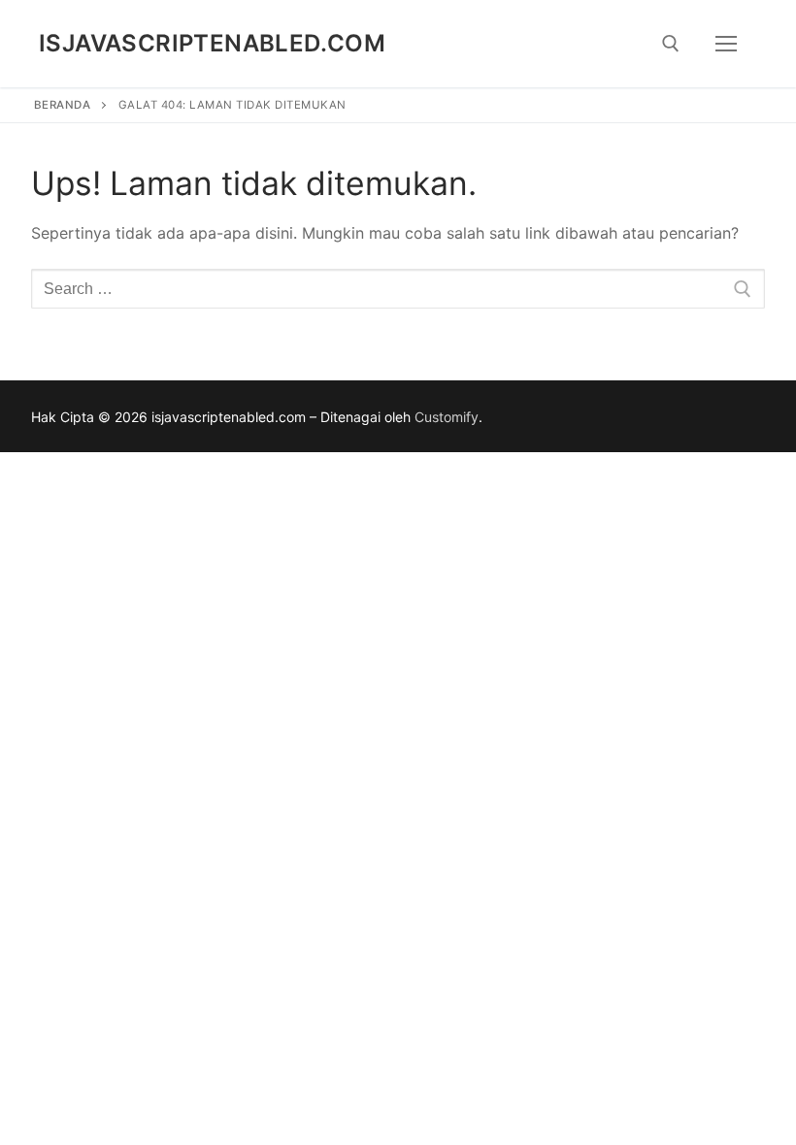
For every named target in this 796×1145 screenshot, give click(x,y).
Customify (447, 417)
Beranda (62, 105)
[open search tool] (671, 43)
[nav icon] (726, 43)
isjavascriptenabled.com (212, 43)
